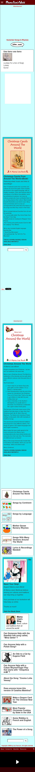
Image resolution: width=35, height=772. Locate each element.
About (2, 749)
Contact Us (8, 749)
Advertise (16, 749)
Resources (23, 749)
